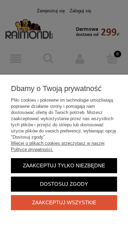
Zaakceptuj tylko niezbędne (64, 165)
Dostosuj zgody (64, 184)
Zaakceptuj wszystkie (64, 202)
